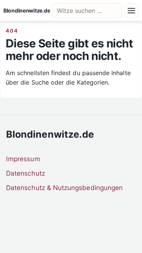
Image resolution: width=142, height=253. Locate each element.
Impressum (23, 159)
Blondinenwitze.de (26, 10)
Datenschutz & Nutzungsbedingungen (64, 188)
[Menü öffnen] (131, 10)
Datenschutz (25, 173)
